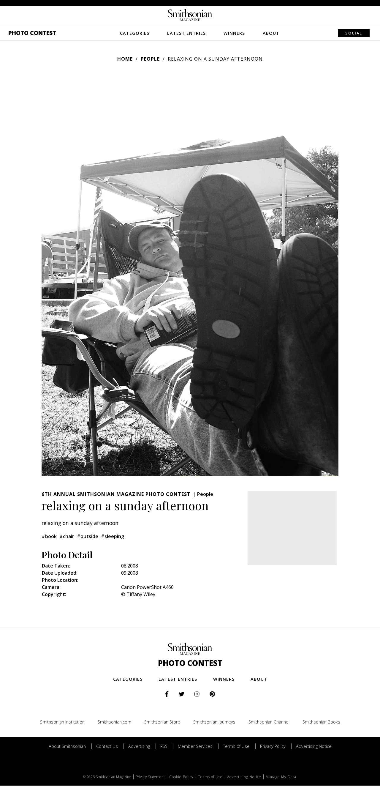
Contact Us (107, 746)
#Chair (66, 536)
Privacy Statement (150, 776)
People (150, 59)
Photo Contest (32, 33)
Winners (234, 33)
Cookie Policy (181, 776)
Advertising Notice (314, 746)
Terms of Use (236, 746)
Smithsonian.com (114, 722)
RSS (163, 746)
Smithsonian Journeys (214, 722)
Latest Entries (186, 33)
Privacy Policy (273, 746)
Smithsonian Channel (268, 722)
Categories (134, 33)
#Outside (87, 536)
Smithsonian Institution (62, 722)
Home (125, 59)
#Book (49, 536)
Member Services (195, 746)
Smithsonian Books (321, 722)
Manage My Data (281, 776)
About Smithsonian (67, 746)
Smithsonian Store (162, 722)
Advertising (139, 746)
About (271, 33)
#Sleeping (112, 536)
